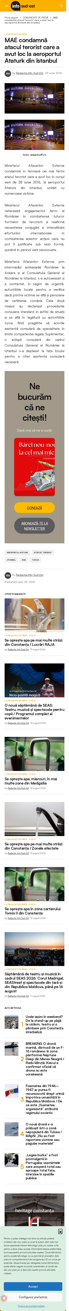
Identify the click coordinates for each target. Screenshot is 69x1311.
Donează (34, 508)
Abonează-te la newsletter (34, 526)
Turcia (35, 560)
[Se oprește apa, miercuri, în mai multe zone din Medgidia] (34, 754)
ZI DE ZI (32, 636)
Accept (33, 1286)
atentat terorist (43, 552)
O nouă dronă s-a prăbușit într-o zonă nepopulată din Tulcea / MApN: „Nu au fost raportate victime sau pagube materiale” (44, 1133)
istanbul (11, 560)
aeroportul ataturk (17, 552)
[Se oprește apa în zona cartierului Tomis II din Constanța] (34, 884)
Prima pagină (11, 17)
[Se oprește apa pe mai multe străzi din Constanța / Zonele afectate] (34, 819)
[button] (60, 1231)
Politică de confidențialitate (31, 1306)
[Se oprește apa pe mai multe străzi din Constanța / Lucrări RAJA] (34, 615)
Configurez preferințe (33, 1297)
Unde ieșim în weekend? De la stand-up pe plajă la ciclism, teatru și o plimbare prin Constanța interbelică (44, 1024)
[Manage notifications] (4, 1298)
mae (24, 560)
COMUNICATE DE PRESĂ (35, 17)
